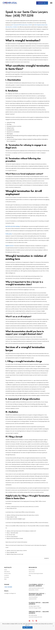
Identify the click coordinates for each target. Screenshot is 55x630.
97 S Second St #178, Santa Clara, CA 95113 (22, 25)
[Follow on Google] (36, 620)
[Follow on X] (33, 620)
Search (46, 558)
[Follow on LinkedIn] (29, 620)
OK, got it (27, 627)
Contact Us (41, 3)
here (28, 625)
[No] (53, 626)
